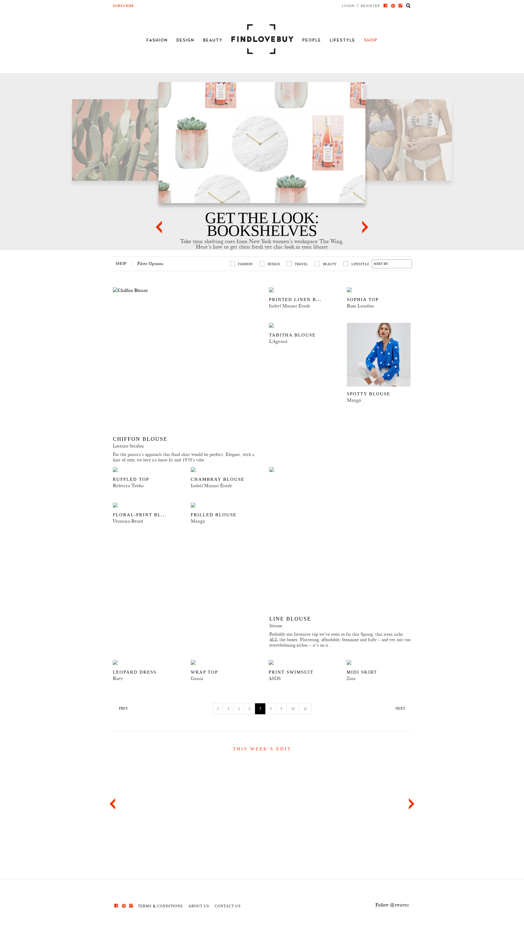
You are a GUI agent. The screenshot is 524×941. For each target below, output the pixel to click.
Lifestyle (360, 264)
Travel (301, 264)
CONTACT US (228, 906)
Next (412, 803)
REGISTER (370, 6)
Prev (112, 803)
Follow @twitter (392, 905)
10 (293, 709)
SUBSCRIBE (123, 6)
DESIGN (185, 40)
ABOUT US (198, 906)
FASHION (157, 40)
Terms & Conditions (160, 906)
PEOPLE (311, 40)
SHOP (371, 40)
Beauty (330, 264)
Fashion (245, 264)
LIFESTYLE (342, 40)
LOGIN (348, 6)
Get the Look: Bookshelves (262, 224)
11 (305, 709)
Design (273, 264)
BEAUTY (213, 40)
